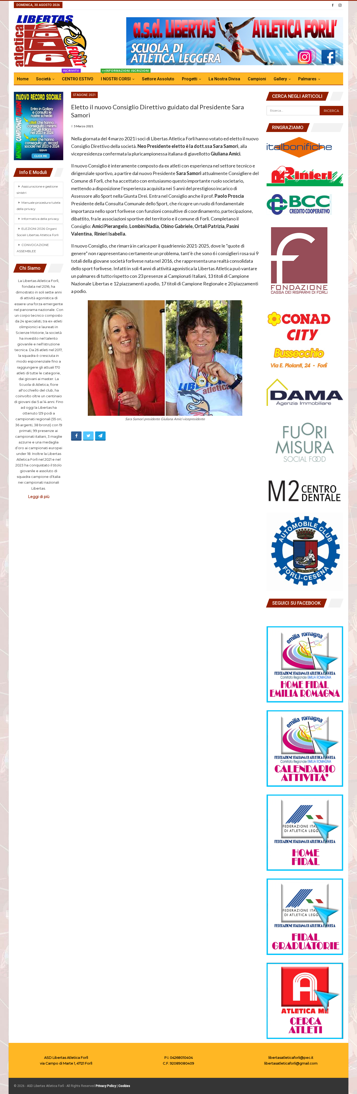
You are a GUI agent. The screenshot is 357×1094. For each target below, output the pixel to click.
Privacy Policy (106, 1086)
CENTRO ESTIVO (77, 77)
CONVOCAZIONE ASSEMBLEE (33, 248)
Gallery (280, 78)
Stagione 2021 (84, 95)
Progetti (189, 78)
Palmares (307, 78)
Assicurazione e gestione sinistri (37, 189)
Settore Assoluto (158, 78)
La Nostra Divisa (224, 78)
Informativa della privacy (40, 219)
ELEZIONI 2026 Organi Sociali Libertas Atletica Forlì (38, 232)
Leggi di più (38, 496)
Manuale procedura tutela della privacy (38, 206)
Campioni (257, 78)
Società (43, 78)
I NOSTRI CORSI (119, 77)
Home (22, 78)
